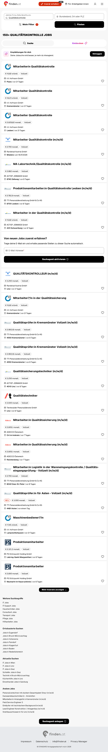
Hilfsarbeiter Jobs (10, 621)
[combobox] (28, 16)
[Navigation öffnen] (102, 4)
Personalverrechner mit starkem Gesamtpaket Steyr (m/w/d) (28, 693)
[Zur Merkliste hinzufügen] (103, 81)
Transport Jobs (9, 615)
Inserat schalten (51, 4)
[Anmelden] (95, 4)
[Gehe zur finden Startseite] (12, 4)
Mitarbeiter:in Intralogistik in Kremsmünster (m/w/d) (24, 699)
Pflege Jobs (8, 618)
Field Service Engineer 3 (13, 702)
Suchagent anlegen (52, 721)
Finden (80, 24)
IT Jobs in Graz (9, 669)
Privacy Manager (79, 741)
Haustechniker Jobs (11, 609)
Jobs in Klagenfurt (10, 645)
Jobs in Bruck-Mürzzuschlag (15, 636)
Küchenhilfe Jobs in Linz (13, 678)
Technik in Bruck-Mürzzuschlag (16, 675)
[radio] (28, 43)
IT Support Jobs (9, 606)
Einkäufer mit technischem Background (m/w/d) (23, 705)
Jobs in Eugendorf (10, 632)
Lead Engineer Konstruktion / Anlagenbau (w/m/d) (24, 708)
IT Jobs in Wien (9, 663)
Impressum (26, 741)
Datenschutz (42, 741)
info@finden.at (59, 741)
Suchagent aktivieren (53, 259)
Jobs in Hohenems (10, 639)
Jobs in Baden (8, 648)
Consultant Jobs (9, 612)
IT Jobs (6, 602)
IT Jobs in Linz (8, 666)
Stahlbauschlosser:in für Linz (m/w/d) (18, 712)
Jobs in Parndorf (9, 642)
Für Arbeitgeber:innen (78, 4)
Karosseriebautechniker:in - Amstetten (19, 696)
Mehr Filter (30, 24)
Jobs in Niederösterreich (13, 652)
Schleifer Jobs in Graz (12, 672)
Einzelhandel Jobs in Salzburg (15, 682)
